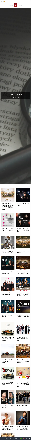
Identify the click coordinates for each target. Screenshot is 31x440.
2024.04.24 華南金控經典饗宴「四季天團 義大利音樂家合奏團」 (23, 294)
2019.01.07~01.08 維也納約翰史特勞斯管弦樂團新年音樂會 (23, 361)
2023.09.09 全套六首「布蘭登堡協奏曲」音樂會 (23, 317)
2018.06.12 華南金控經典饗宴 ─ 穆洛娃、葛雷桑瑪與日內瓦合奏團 (7, 428)
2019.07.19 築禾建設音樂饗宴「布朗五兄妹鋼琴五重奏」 (7, 383)
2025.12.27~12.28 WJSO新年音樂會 (23, 251)
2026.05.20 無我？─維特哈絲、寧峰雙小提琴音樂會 (23, 230)
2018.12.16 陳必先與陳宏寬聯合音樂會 (7, 406)
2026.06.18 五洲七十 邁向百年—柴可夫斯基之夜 (8, 229)
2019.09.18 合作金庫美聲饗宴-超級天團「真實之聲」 (23, 339)
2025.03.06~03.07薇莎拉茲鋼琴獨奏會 (7, 272)
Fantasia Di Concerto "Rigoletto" (11, 438)
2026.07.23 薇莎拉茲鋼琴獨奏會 (23, 204)
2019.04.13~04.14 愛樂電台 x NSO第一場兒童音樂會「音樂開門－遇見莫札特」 (23, 384)
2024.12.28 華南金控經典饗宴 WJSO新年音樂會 (23, 272)
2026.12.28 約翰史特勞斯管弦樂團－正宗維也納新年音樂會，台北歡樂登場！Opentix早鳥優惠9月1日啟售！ (7, 206)
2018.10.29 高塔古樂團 (22, 405)
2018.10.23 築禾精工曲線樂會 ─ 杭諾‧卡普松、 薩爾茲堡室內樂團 (22, 428)
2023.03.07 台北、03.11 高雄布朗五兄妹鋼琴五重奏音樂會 (8, 339)
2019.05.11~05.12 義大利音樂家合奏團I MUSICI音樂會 (7, 361)
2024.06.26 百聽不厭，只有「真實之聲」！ (7, 293)
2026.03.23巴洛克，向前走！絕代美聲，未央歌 (7, 251)
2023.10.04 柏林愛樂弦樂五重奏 (7, 316)
